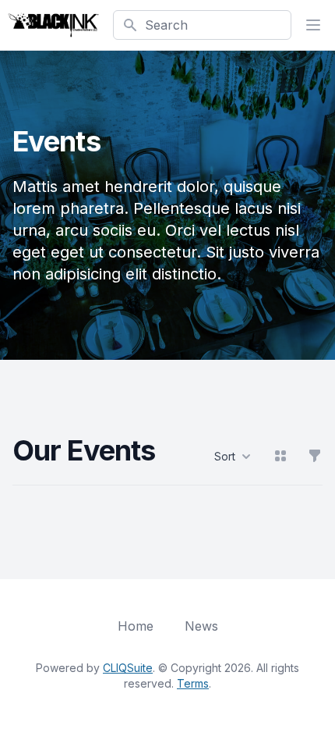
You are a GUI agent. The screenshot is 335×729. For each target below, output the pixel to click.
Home (135, 626)
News (201, 626)
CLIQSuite (128, 667)
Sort (224, 456)
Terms (193, 683)
